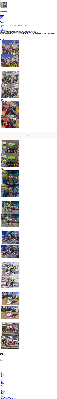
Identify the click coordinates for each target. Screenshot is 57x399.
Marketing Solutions (9, 25)
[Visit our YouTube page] (2, 354)
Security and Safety (2, 22)
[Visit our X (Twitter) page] (1, 354)
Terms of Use (4, 398)
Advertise (6, 25)
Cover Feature (2, 0)
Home (0, 39)
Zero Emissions (1, 24)
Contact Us (19, 25)
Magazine (2, 381)
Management (1, 16)
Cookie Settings (28, 25)
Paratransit (1, 19)
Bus (0, 14)
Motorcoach (1, 17)
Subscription (1, 25)
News (4, 0)
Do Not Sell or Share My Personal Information (12, 398)
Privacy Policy (21, 25)
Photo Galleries (3, 39)
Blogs (2, 382)
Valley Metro (3, 31)
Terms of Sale (6, 398)
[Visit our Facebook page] (0, 354)
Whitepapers (2, 385)
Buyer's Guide (2, 386)
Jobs (1, 384)
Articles (5, 0)
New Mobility (1, 18)
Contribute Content (13, 25)
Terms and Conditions (25, 25)
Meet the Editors (4, 25)
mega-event (30, 32)
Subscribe (1, 27)
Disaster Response (2, 15)
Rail (0, 21)
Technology (1, 23)
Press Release (16, 25)
